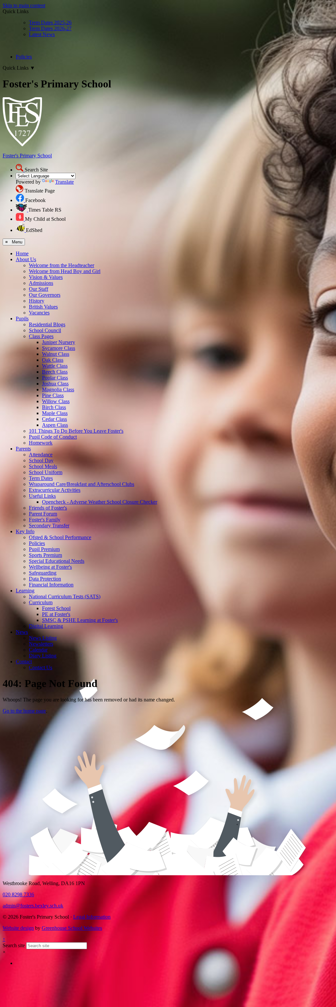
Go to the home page (24, 711)
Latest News (42, 34)
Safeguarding (42, 573)
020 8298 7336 (18, 894)
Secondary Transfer (49, 525)
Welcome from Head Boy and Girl (64, 271)
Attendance (40, 454)
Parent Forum (43, 513)
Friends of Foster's (48, 508)
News (22, 632)
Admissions (41, 283)
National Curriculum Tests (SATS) (64, 596)
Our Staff (38, 289)
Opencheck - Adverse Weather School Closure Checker (99, 502)
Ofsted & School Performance (60, 537)
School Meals (43, 466)
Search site (14, 945)
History (36, 301)
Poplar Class (55, 377)
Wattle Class (55, 366)
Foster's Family (44, 519)
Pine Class (53, 395)
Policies (24, 56)
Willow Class (56, 401)
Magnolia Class (58, 389)
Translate (64, 182)
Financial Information (51, 584)
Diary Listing (42, 655)
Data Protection (45, 579)
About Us (26, 259)
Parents (23, 448)
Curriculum (40, 602)
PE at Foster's (56, 614)
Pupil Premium (44, 549)
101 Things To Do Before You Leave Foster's (76, 431)
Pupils (22, 318)
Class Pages (41, 336)
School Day (41, 460)
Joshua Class (55, 383)
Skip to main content (24, 5)
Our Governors (44, 295)
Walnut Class (55, 354)
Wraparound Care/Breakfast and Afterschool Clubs (81, 484)
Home (22, 253)
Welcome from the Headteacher (61, 265)
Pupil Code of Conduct (53, 437)
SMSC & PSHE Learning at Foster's (80, 620)
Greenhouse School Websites (72, 928)
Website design (18, 928)
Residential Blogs (47, 324)
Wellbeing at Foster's (50, 567)
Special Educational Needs (56, 561)
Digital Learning (46, 626)
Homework (40, 443)
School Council (45, 330)
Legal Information (92, 917)
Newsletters (41, 644)
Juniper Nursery (58, 342)
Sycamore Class (58, 348)
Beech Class (55, 372)
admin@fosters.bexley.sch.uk (33, 905)
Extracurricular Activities (54, 490)
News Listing (43, 638)
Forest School (56, 608)
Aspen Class (55, 425)
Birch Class (54, 407)
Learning (25, 590)
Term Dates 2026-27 (50, 28)
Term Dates (41, 478)
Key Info (25, 531)
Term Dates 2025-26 (50, 22)
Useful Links (42, 496)
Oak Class (52, 360)
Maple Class (55, 413)
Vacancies (39, 312)
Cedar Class (54, 419)
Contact (24, 661)
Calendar (38, 649)
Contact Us (40, 667)
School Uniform (45, 472)
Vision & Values (46, 277)
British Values (43, 306)
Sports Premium (45, 555)
